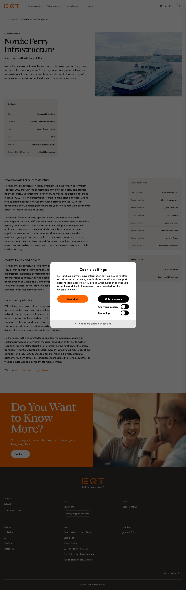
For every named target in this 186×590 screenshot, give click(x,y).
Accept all (72, 298)
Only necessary (113, 298)
